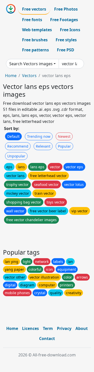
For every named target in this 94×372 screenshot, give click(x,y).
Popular (64, 146)
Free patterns (35, 50)
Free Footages (64, 19)
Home (11, 75)
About (81, 328)
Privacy (64, 328)
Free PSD (65, 50)
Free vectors (34, 9)
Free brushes (35, 40)
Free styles (66, 40)
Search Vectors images (31, 63)
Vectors (29, 75)
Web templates (37, 29)
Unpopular (16, 156)
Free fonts (32, 19)
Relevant (43, 146)
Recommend (17, 146)
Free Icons (70, 29)
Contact (47, 338)
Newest (64, 136)
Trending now (38, 136)
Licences (30, 328)
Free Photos (66, 9)
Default (13, 136)
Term (48, 328)
